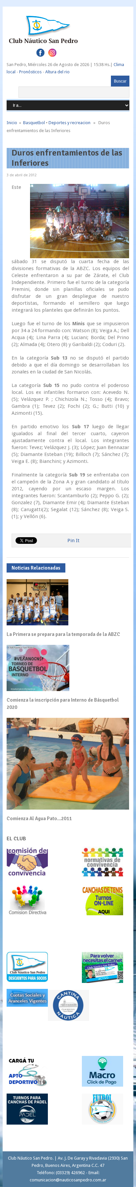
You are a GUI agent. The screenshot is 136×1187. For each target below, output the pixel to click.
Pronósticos (30, 71)
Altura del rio (57, 71)
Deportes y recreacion (69, 122)
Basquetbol (34, 122)
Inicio (12, 122)
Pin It (73, 540)
